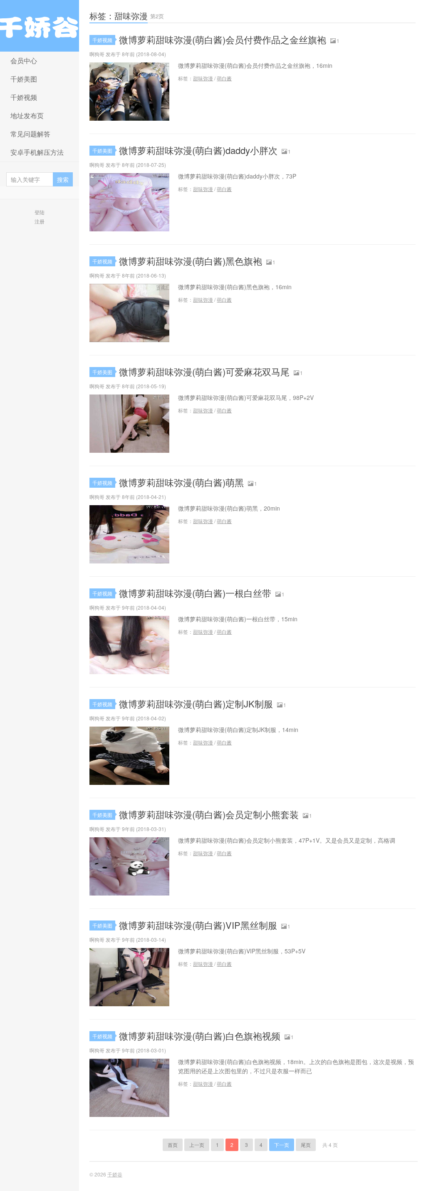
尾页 (306, 1144)
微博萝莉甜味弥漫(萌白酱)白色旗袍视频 (199, 1035)
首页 (173, 1144)
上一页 (196, 1144)
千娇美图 (23, 79)
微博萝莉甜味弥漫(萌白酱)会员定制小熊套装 (209, 814)
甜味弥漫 (203, 78)
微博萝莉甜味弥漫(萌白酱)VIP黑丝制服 (198, 924)
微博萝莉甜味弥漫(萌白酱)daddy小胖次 (198, 150)
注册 (40, 221)
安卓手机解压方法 (37, 152)
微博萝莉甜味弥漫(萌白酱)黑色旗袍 (190, 260)
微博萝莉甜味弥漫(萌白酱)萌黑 (181, 482)
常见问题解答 (30, 134)
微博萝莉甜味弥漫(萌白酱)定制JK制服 (196, 703)
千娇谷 (39, 26)
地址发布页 (27, 115)
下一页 (281, 1144)
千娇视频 (23, 97)
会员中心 (23, 60)
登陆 (40, 212)
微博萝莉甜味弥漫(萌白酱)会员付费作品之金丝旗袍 (222, 39)
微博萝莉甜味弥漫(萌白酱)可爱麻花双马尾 (204, 371)
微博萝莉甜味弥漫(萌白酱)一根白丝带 (195, 592)
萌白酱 (224, 78)
